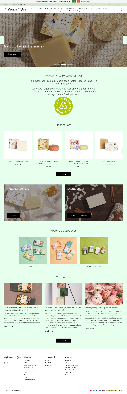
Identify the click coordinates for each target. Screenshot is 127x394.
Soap (46, 8)
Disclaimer (68, 375)
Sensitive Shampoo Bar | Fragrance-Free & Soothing (48, 162)
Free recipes (86, 11)
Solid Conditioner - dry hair (18, 161)
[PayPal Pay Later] (115, 390)
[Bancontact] (97, 390)
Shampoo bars (70, 8)
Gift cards (71, 11)
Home (32, 8)
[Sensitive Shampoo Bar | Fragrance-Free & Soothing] (48, 145)
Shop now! (115, 54)
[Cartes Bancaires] (106, 390)
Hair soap (39, 8)
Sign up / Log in (118, 4)
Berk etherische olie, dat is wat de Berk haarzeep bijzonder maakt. (22, 309)
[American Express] (100, 390)
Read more (8, 326)
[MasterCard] (91, 390)
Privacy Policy (69, 372)
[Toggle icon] (114, 9)
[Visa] (94, 390)
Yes (74, 1)
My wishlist (48, 365)
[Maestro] (103, 390)
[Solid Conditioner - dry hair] (18, 145)
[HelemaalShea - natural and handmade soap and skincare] (15, 9)
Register (47, 360)
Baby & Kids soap (109, 161)
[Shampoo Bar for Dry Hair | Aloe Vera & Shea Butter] (79, 145)
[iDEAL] (109, 390)
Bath (50, 11)
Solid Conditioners (56, 8)
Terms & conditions (71, 370)
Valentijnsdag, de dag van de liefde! (101, 308)
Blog (78, 11)
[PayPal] (112, 390)
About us (68, 360)
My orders (48, 362)
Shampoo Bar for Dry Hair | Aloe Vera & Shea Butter (78, 162)
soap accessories (83, 8)
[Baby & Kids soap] (109, 145)
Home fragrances (60, 11)
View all (64, 174)
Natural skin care (29, 375)
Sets (92, 8)
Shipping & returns (70, 367)
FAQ (66, 362)
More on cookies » (86, 1)
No (78, 1)
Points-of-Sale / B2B (71, 365)
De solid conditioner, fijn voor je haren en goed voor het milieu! (63, 309)
